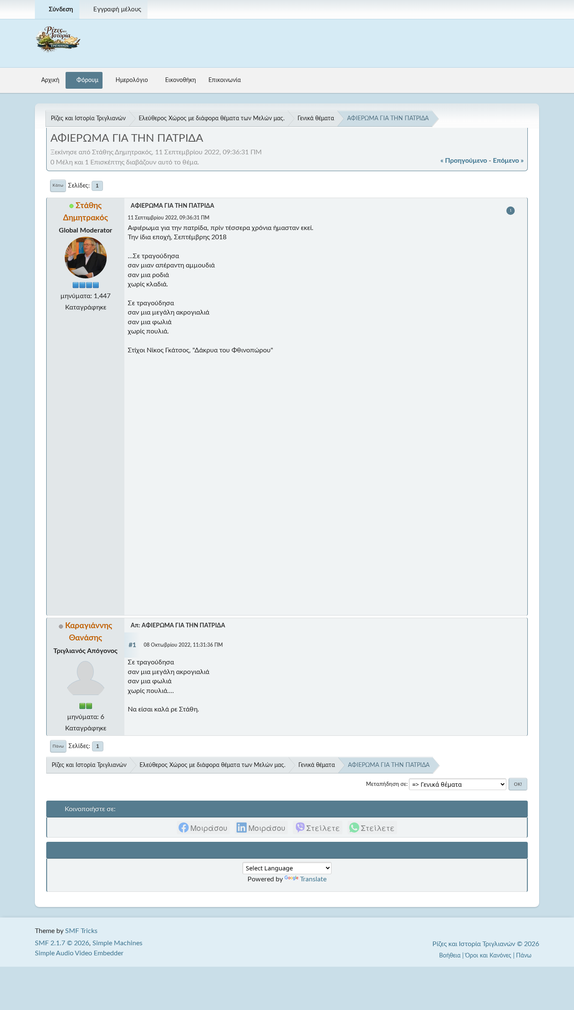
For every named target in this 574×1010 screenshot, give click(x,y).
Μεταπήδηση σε (386, 784)
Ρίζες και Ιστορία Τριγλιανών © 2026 (485, 944)
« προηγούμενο (463, 160)
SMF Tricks (81, 931)
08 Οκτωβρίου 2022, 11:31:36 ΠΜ (183, 645)
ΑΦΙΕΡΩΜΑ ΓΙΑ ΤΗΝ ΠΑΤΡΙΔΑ (172, 206)
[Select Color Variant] (529, 9)
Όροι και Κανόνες (488, 955)
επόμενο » (508, 160)
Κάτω (58, 185)
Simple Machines (117, 943)
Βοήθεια (450, 955)
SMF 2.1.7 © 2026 (62, 943)
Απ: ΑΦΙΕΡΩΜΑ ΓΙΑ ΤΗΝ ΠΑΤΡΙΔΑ (178, 625)
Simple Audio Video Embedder (79, 953)
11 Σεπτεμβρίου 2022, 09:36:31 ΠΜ (168, 218)
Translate (313, 879)
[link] (203, 827)
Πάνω (58, 746)
